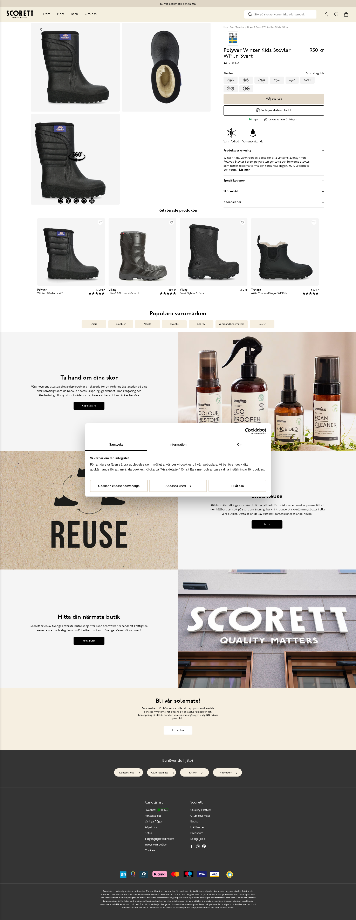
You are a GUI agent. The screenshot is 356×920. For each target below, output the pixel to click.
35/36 (246, 88)
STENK (201, 324)
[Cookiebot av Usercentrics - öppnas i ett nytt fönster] (248, 431)
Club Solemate (159, 773)
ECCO (262, 324)
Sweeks (174, 324)
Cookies (150, 850)
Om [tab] (239, 444)
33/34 (307, 80)
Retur (148, 833)
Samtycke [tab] (116, 444)
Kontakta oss (126, 773)
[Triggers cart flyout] (346, 14)
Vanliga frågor (154, 821)
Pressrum (196, 833)
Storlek (228, 73)
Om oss (90, 14)
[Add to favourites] (41, 29)
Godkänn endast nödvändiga (118, 486)
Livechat (156, 810)
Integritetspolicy (156, 844)
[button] (229, 874)
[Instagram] (198, 846)
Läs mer (267, 524)
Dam (46, 14)
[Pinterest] (204, 846)
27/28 (261, 80)
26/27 (246, 80)
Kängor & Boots (254, 27)
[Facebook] (191, 846)
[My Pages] (326, 14)
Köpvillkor (226, 773)
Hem (226, 27)
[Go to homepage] (20, 14)
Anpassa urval (175, 486)
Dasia (94, 324)
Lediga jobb (197, 839)
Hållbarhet (197, 827)
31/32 (292, 80)
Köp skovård (89, 406)
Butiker (193, 773)
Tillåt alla (237, 486)
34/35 (230, 88)
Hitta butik (89, 641)
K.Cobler (121, 324)
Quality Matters (201, 810)
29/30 (277, 80)
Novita (147, 324)
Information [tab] (178, 444)
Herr (60, 14)
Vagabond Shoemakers (231, 324)
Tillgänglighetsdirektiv (159, 839)
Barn (74, 14)
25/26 (230, 80)
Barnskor (240, 27)
